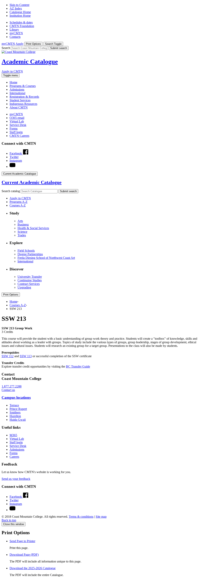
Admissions (17, 89)
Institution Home (20, 15)
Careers (14, 456)
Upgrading (24, 287)
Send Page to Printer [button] (22, 541)
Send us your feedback (16, 478)
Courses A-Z (18, 205)
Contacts (15, 36)
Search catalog (11, 191)
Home (13, 82)
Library (14, 29)
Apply (20, 43)
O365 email (17, 117)
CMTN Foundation (22, 26)
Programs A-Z (18, 201)
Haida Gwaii (18, 419)
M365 (13, 435)
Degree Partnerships (30, 254)
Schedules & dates (21, 22)
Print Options (10, 294)
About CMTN (19, 107)
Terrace (14, 405)
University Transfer (30, 276)
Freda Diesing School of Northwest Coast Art (46, 257)
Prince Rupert (18, 409)
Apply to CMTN (12, 71)
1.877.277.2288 (12, 386)
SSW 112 (8, 356)
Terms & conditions (81, 516)
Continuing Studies (30, 280)
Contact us (8, 390)
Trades (22, 235)
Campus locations (16, 397)
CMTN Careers (19, 135)
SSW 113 (26, 356)
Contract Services (29, 284)
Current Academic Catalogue (32, 182)
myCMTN (16, 33)
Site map (101, 516)
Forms (14, 128)
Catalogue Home (20, 12)
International (17, 93)
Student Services (20, 100)
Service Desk (18, 125)
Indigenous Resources (23, 104)
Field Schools (26, 250)
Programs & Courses (23, 86)
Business (23, 224)
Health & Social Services (33, 228)
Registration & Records (24, 96)
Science (22, 231)
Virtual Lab (17, 121)
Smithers (15, 412)
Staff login (16, 132)
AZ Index (16, 8)
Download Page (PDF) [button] (24, 554)
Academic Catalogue (30, 61)
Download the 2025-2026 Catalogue (33, 568)
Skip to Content (19, 5)
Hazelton (15, 416)
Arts (20, 221)
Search (6, 48)
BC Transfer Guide (78, 366)
